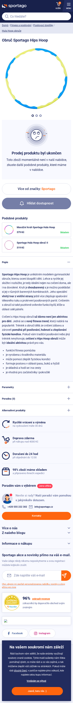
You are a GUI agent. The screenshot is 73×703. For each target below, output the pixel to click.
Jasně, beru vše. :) (37, 691)
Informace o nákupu (17, 543)
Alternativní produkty (14, 410)
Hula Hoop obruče (11, 30)
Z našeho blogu (13, 533)
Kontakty (36, 515)
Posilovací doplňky (43, 25)
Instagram (44, 633)
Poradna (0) (8, 398)
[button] (33, 115)
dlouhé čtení (20, 670)
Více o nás (10, 528)
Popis (5, 262)
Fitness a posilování (20, 25)
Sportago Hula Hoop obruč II (32, 242)
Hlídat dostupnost (40, 203)
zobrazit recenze (41, 599)
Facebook (17, 633)
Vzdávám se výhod (36, 681)
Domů (5, 25)
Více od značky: (36, 189)
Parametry (8, 387)
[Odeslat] (66, 575)
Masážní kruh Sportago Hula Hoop (36, 227)
